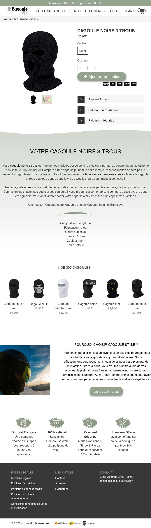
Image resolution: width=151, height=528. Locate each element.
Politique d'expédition (23, 483)
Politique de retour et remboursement (23, 496)
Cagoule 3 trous (75, 204)
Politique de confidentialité (26, 489)
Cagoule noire (54, 204)
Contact (60, 478)
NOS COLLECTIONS (88, 11)
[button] (110, 99)
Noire (82, 50)
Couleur (82, 43)
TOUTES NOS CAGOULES (52, 11)
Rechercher (62, 489)
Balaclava (116, 204)
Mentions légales (21, 478)
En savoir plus (106, 391)
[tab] (110, 99)
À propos (60, 483)
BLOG (113, 11)
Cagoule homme (98, 204)
